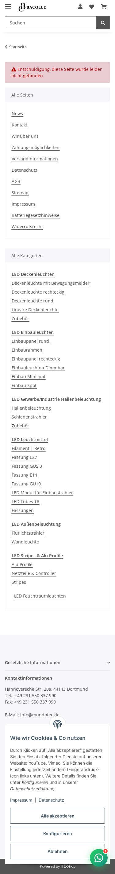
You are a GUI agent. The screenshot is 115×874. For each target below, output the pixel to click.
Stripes (19, 582)
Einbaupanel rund (30, 341)
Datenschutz (51, 800)
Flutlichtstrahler (28, 533)
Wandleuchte (25, 542)
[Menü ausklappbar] (8, 4)
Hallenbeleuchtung (31, 408)
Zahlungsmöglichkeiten (35, 147)
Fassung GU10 (26, 484)
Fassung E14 (24, 475)
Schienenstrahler (29, 417)
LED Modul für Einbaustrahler (42, 493)
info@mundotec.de (39, 715)
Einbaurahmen (27, 350)
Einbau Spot (24, 385)
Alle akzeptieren (58, 815)
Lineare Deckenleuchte (35, 310)
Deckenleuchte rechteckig (38, 292)
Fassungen (23, 510)
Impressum (21, 800)
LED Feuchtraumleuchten (40, 596)
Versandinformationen (35, 159)
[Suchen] (103, 22)
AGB (16, 181)
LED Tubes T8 (25, 501)
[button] (80, 7)
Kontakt (19, 125)
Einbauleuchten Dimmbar (38, 368)
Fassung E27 (24, 457)
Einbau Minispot (28, 376)
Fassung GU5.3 (27, 466)
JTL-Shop (68, 866)
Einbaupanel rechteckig (36, 359)
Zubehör (20, 318)
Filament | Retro (28, 448)
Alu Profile (22, 564)
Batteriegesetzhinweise (35, 215)
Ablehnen (58, 851)
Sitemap (20, 193)
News (17, 113)
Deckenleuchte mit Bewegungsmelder (51, 283)
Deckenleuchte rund (32, 301)
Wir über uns (25, 136)
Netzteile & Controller (34, 573)
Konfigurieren (57, 833)
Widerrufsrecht (27, 226)
